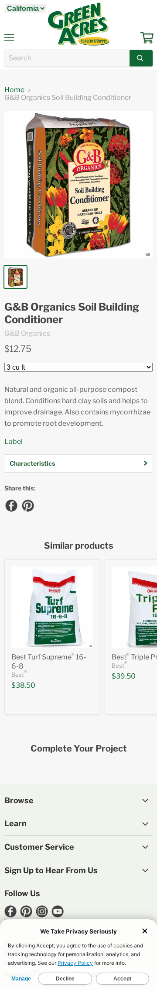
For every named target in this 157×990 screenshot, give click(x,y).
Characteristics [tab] (32, 463)
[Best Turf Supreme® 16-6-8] (52, 607)
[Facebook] (10, 505)
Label (13, 441)
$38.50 (23, 685)
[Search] (141, 58)
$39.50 (124, 676)
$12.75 (17, 349)
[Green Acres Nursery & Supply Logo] (78, 24)
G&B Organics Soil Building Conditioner (71, 313)
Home (14, 90)
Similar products (78, 546)
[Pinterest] (27, 505)
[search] (67, 58)
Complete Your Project (79, 749)
